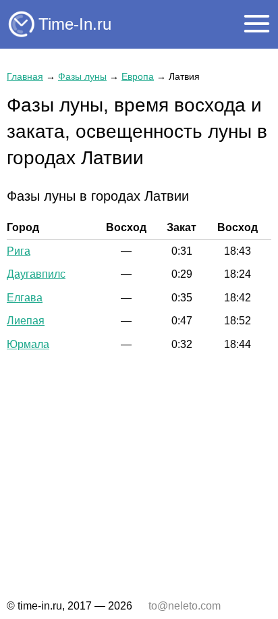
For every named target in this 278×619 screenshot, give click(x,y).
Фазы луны (82, 76)
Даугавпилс (36, 274)
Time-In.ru (74, 24)
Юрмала (28, 344)
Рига (18, 251)
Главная (25, 76)
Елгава (25, 297)
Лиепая (26, 320)
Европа (137, 76)
